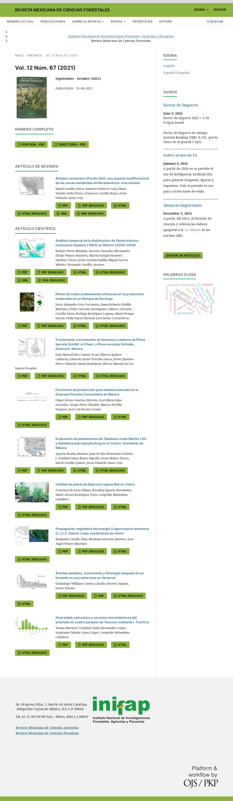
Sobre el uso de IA (180, 155)
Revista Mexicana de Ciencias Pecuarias (47, 733)
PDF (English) (92, 205)
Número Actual (20, 21)
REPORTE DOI (142, 21)
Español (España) (176, 72)
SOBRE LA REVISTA (86, 21)
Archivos (34, 55)
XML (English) (92, 213)
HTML (122, 205)
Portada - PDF (33, 144)
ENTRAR (165, 21)
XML (63, 213)
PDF (65, 205)
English (169, 66)
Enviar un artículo (183, 255)
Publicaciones (53, 21)
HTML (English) (34, 213)
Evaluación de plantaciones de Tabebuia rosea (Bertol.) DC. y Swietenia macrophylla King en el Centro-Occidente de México (101, 443)
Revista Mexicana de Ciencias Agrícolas (47, 727)
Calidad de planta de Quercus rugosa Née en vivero (95, 484)
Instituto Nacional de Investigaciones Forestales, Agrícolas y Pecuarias (121, 36)
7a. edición (192, 230)
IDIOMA (200, 9)
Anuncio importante (182, 205)
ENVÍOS (117, 21)
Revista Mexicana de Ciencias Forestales (62, 10)
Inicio (19, 55)
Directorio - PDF (72, 144)
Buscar (216, 21)
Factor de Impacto (180, 105)
